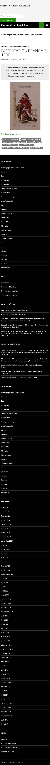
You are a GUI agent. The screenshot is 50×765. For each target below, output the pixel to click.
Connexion (5, 283)
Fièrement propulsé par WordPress (12, 762)
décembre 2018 (6, 703)
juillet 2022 (5, 583)
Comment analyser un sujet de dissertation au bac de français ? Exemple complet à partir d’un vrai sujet (23, 320)
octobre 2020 (6, 653)
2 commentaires (21, 59)
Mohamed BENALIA (8, 359)
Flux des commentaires (9, 291)
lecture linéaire (6, 213)
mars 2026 (5, 512)
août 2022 (4, 578)
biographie (5, 184)
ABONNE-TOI (7, 20)
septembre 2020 (7, 657)
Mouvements (6, 230)
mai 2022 (4, 591)
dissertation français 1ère (31, 139)
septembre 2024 (7, 541)
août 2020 (4, 662)
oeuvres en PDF (7, 238)
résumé (4, 251)
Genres (3, 205)
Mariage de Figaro (27, 145)
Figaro (38, 142)
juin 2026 (4, 508)
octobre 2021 (6, 607)
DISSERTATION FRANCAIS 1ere (23, 52)
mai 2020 (4, 666)
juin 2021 (4, 620)
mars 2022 (5, 595)
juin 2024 (4, 553)
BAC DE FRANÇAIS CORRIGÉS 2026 (14, 310)
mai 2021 (4, 624)
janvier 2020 (5, 678)
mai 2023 (4, 558)
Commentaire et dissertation (14, 25)
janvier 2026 (5, 520)
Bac (2, 47)
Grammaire (5, 209)
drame (30, 142)
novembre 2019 (7, 682)
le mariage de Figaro (10, 145)
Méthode (4, 226)
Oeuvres (18, 47)
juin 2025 (4, 528)
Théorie (4, 263)
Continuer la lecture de (11, 134)
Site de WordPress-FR (9, 295)
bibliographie (6, 180)
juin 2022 (4, 587)
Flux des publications (8, 287)
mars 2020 (5, 674)
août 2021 (4, 616)
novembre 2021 (7, 603)
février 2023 (5, 566)
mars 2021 (5, 632)
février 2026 (5, 516)
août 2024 (4, 545)
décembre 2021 (6, 599)
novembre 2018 (7, 707)
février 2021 (5, 637)
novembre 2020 (7, 649)
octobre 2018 (6, 712)
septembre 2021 (7, 612)
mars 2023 (5, 562)
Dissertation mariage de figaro (14, 142)
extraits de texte (7, 201)
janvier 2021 (5, 641)
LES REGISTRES (31, 377)
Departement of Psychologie (11, 371)
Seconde (4, 255)
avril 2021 (4, 628)
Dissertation (10, 47)
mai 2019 (4, 695)
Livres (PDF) (5, 222)
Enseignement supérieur (10, 197)
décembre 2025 (6, 524)
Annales (4, 172)
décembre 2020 (6, 645)
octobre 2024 (6, 537)
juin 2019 (4, 691)
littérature (5, 218)
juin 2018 (4, 724)
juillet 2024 (5, 549)
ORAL (3, 243)
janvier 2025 (5, 533)
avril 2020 (4, 670)
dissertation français (10, 139)
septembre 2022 (7, 574)
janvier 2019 (5, 699)
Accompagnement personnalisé (12, 168)
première (25, 47)
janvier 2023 (5, 570)
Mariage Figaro (36, 147)
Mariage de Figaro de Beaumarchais (15, 147)
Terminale (4, 259)
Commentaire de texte (9, 188)
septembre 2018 (7, 716)
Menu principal (47, 25)
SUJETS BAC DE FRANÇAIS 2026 (13, 314)
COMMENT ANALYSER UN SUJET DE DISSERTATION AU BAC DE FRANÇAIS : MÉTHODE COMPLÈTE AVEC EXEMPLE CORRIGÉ (23, 333)
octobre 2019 (6, 687)
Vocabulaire (5, 268)
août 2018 (4, 720)
